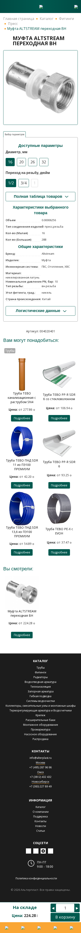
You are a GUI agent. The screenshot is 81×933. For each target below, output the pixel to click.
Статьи (40, 831)
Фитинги (40, 672)
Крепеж (40, 715)
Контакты (40, 821)
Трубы (41, 667)
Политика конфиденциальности (36, 878)
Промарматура (40, 729)
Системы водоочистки (40, 701)
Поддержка (40, 816)
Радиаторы (40, 677)
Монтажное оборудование (40, 725)
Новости (40, 826)
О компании (41, 812)
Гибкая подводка (40, 696)
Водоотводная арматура (40, 682)
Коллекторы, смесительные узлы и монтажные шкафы (41, 706)
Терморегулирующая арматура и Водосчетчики (41, 710)
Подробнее (22, 418)
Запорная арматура (41, 691)
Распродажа (40, 739)
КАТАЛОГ (40, 661)
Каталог (41, 807)
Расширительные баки (40, 720)
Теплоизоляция (40, 686)
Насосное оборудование (40, 734)
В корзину (65, 917)
